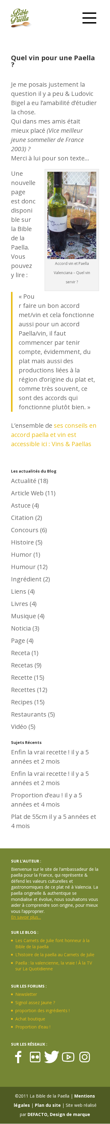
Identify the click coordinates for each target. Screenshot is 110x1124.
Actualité (23, 481)
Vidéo (19, 726)
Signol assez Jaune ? (35, 1002)
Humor (21, 554)
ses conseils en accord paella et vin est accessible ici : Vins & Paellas (54, 434)
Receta (20, 653)
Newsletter (26, 994)
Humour (23, 567)
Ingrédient (26, 579)
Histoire (22, 542)
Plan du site (48, 1105)
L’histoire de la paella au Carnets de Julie (54, 954)
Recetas (22, 665)
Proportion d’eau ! (37, 795)
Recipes (22, 702)
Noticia (21, 628)
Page (18, 640)
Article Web (27, 493)
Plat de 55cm (29, 816)
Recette (21, 677)
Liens (18, 591)
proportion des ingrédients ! (42, 1010)
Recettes (23, 690)
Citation (22, 517)
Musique (23, 616)
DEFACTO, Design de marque (59, 1114)
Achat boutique (30, 1019)
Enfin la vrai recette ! (40, 752)
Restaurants (28, 714)
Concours (24, 530)
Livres (19, 603)
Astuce (21, 505)
